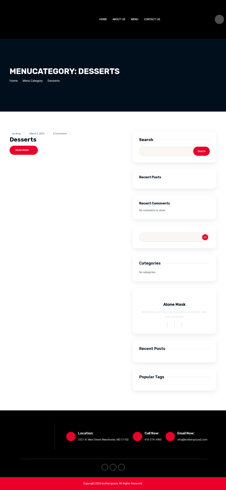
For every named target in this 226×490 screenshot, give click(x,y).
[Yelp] (113, 467)
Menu (134, 19)
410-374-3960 (153, 439)
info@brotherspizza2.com (192, 439)
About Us (119, 19)
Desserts (23, 139)
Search (146, 140)
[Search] (205, 237)
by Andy (16, 133)
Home (103, 19)
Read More (22, 150)
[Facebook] (105, 467)
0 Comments (60, 133)
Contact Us (152, 19)
